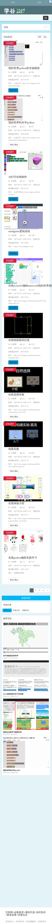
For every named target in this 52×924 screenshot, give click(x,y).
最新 (39, 37)
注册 (39, 2)
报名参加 (13, 90)
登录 (13, 2)
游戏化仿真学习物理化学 (12, 732)
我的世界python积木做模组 (24, 68)
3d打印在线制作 (17, 176)
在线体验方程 (16, 503)
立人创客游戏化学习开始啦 (13, 694)
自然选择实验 (16, 394)
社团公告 (16, 610)
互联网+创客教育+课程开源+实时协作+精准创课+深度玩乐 (25, 913)
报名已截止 (14, 145)
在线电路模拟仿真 (19, 340)
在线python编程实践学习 (22, 557)
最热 (45, 37)
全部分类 (7, 610)
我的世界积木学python (21, 122)
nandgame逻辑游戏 (19, 231)
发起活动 (26, 598)
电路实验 (13, 448)
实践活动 (25, 610)
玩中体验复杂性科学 (10, 656)
